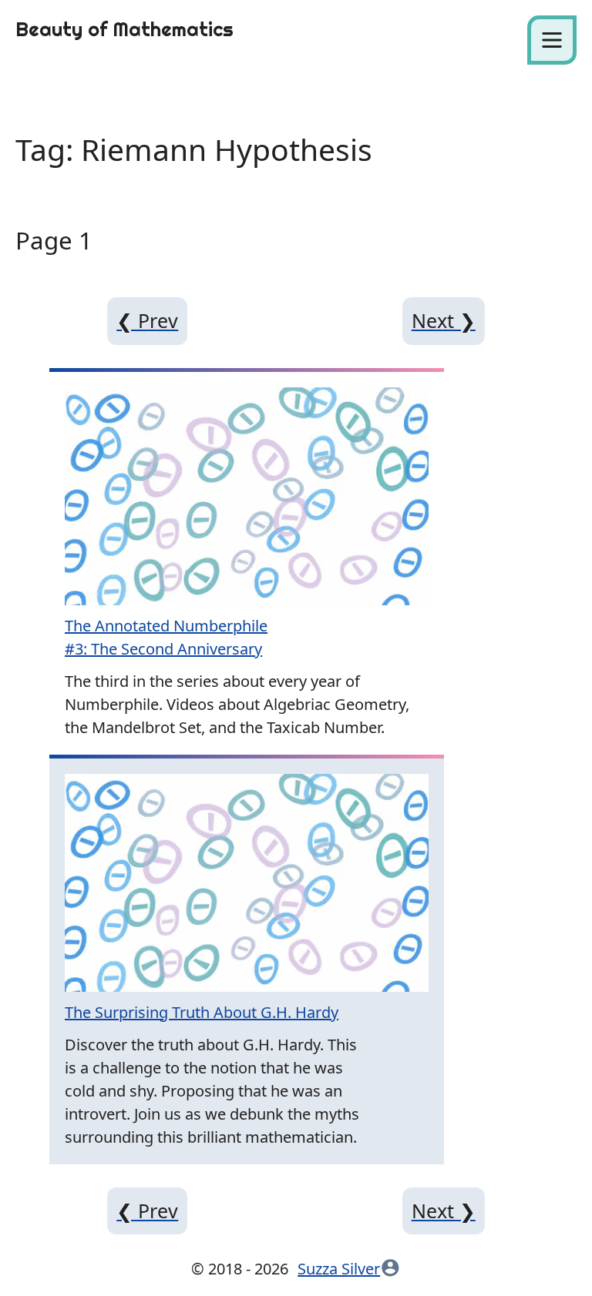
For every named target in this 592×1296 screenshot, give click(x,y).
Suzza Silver (339, 1268)
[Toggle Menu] (552, 40)
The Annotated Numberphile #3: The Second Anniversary (166, 637)
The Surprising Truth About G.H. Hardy (201, 1012)
